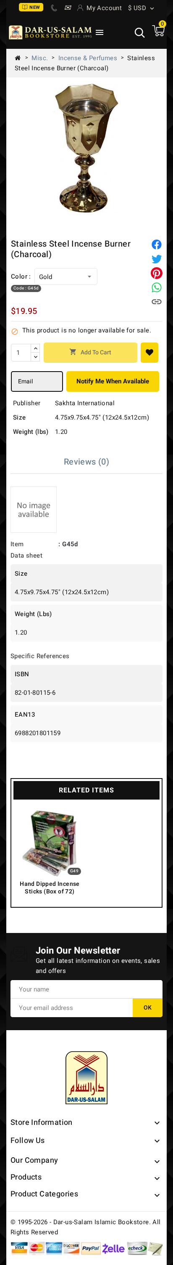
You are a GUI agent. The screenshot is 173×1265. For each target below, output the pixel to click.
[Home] (21, 58)
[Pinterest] (157, 273)
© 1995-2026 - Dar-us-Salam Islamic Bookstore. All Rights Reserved (85, 1227)
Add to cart (90, 352)
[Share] (157, 244)
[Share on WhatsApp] (157, 287)
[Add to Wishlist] (149, 353)
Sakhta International (85, 403)
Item (17, 544)
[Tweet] (157, 259)
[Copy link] (157, 302)
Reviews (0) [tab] (86, 462)
